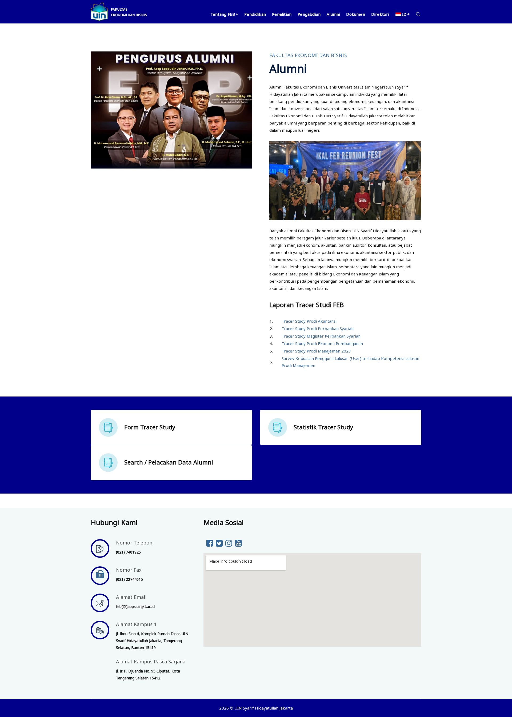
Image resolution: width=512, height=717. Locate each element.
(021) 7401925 (128, 552)
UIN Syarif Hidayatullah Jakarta (263, 708)
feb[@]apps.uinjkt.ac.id (135, 606)
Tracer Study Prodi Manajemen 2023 (316, 351)
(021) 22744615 (129, 579)
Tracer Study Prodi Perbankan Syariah (318, 328)
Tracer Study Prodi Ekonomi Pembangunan (322, 343)
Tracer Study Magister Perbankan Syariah (321, 336)
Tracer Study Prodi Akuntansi (309, 321)
